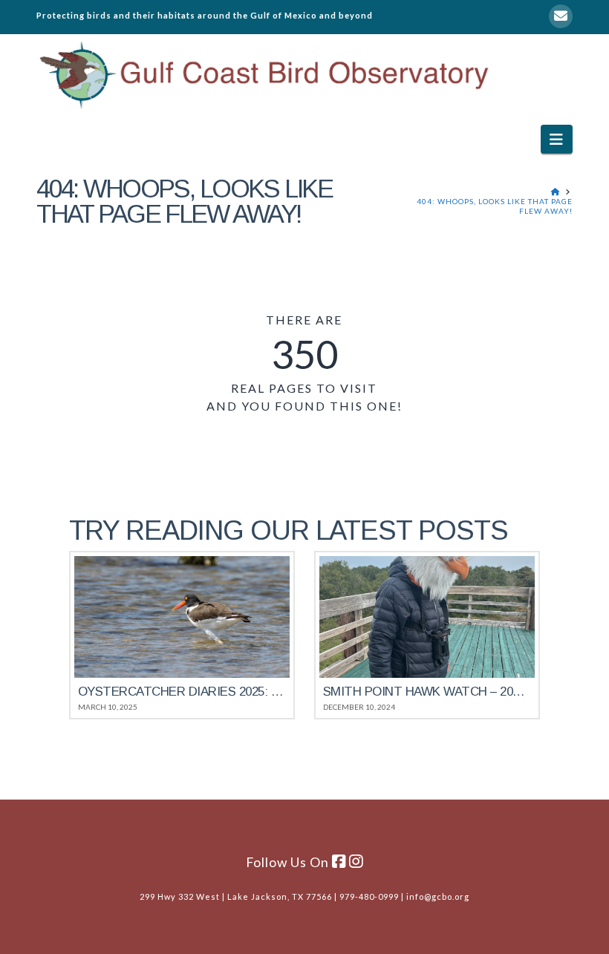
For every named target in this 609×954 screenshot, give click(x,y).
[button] (557, 139)
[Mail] (561, 16)
